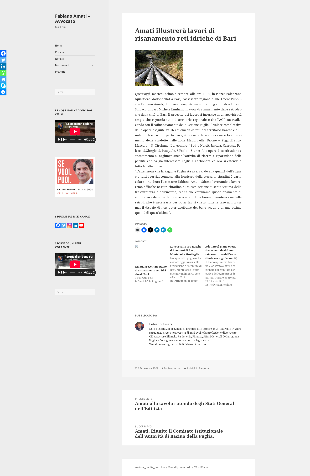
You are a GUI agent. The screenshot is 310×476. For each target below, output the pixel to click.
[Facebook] (58, 225)
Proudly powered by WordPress (188, 467)
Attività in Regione (198, 368)
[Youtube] (81, 225)
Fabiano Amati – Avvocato (72, 18)
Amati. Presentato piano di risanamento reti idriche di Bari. (151, 270)
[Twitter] (63, 225)
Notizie (59, 59)
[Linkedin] (75, 225)
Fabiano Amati (172, 368)
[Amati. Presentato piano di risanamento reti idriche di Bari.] (151, 254)
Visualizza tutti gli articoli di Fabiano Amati (176, 344)
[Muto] (87, 139)
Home (58, 45)
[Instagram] (69, 225)
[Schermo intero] (92, 139)
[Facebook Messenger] (3, 92)
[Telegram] (3, 79)
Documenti (62, 65)
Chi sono (60, 52)
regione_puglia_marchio (150, 467)
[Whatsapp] (3, 73)
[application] (75, 131)
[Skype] (3, 86)
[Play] (61, 139)
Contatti (60, 72)
